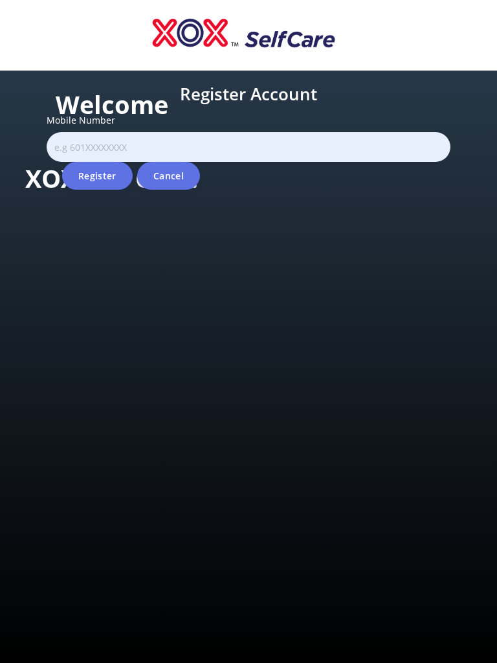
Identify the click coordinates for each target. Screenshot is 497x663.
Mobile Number (81, 120)
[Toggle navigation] (8, 67)
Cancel (168, 176)
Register (97, 176)
